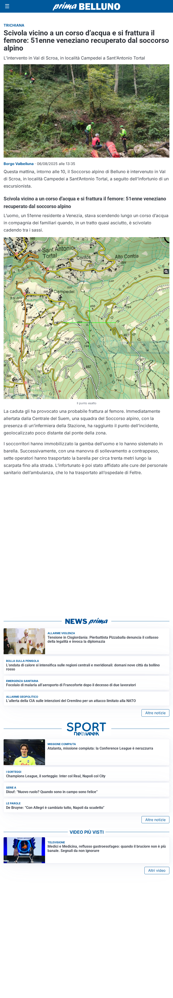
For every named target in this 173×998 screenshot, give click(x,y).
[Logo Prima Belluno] (86, 6)
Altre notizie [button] (155, 713)
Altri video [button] (157, 870)
